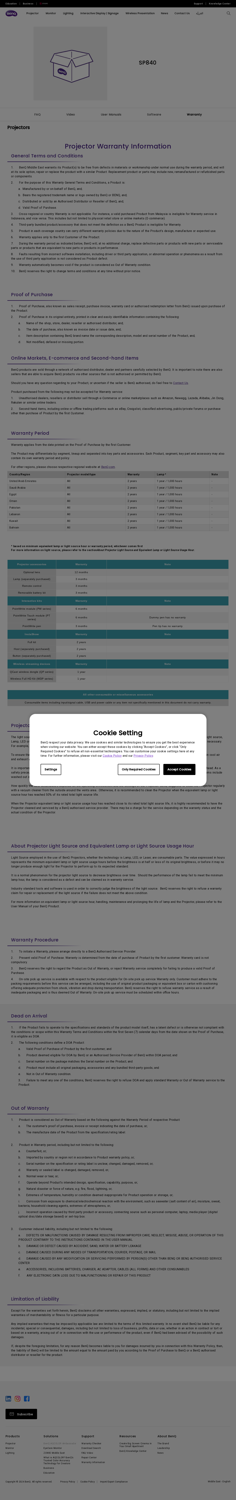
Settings (51, 769)
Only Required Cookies (139, 769)
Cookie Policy (112, 755)
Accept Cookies (179, 769)
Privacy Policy (143, 755)
